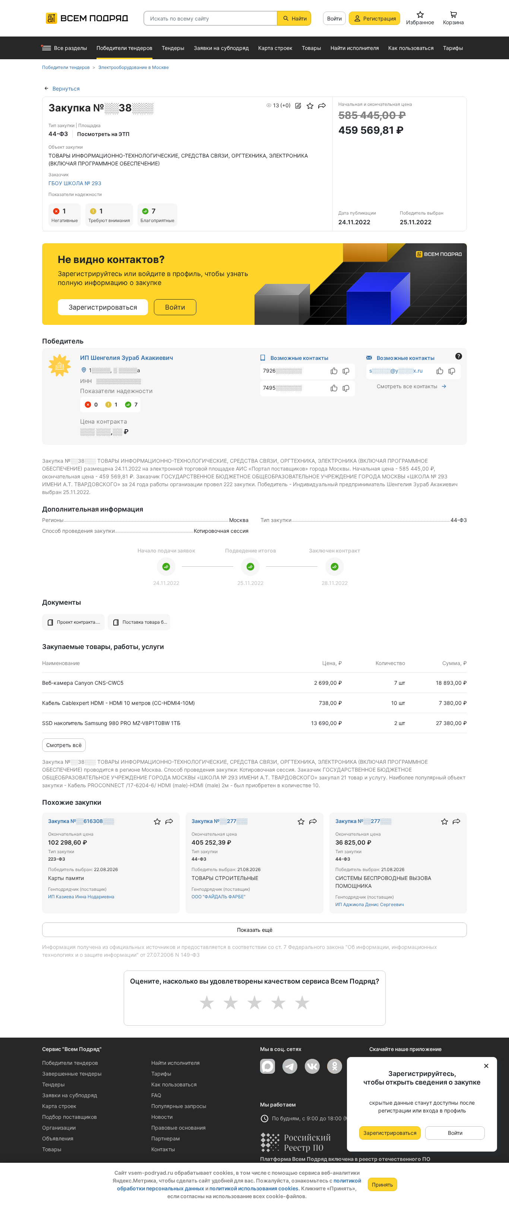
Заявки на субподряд (69, 1095)
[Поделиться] (321, 105)
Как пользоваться (174, 1084)
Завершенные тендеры (72, 1073)
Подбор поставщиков (69, 1117)
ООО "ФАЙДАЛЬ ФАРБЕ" (219, 896)
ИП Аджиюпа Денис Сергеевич (369, 904)
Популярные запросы (178, 1106)
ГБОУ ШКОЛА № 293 (74, 183)
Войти (334, 18)
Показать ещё (254, 930)
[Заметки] (298, 105)
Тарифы (161, 1073)
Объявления (57, 1138)
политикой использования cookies (253, 1188)
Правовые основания (178, 1127)
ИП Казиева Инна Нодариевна (81, 896)
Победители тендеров (70, 1063)
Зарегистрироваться (103, 307)
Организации (59, 1127)
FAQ (156, 1095)
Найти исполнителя (175, 1063)
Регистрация (379, 18)
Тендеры (53, 1084)
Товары (51, 1149)
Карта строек (59, 1106)
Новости (162, 1117)
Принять (382, 1184)
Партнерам (165, 1138)
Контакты (163, 1149)
